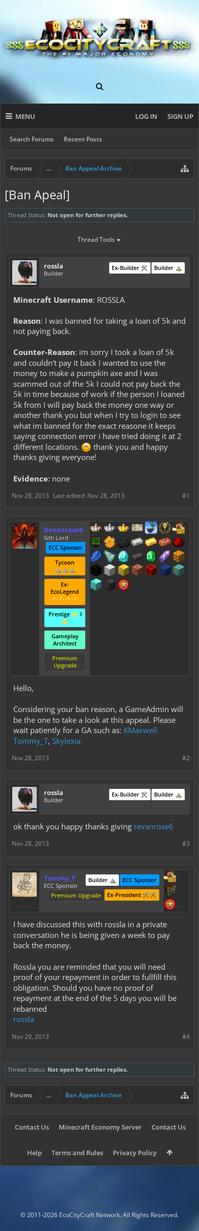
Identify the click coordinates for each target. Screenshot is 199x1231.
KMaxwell (140, 730)
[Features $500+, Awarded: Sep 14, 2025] (137, 557)
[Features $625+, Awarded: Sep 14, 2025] (151, 557)
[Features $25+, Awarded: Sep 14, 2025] (110, 543)
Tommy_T (30, 741)
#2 (186, 758)
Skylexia (66, 741)
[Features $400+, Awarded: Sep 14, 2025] (123, 557)
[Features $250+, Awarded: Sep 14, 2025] (96, 557)
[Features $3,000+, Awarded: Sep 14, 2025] (151, 571)
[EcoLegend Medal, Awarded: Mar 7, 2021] (123, 528)
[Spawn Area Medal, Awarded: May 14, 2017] (170, 877)
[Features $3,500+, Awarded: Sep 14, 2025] (165, 571)
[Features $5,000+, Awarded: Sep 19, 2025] (110, 585)
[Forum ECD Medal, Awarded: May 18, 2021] (137, 528)
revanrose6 (153, 826)
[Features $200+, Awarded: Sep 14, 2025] (178, 543)
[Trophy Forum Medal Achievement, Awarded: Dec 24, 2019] (170, 905)
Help (34, 1152)
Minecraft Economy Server (100, 1127)
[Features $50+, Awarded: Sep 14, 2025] (123, 543)
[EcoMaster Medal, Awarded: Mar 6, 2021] (110, 528)
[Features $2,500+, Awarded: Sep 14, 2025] (137, 571)
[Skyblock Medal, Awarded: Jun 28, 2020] (151, 528)
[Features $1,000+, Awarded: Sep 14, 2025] (178, 557)
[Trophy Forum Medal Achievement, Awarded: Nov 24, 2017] (123, 585)
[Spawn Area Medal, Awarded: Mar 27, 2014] (178, 528)
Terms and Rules (77, 1152)
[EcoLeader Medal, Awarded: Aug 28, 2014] (96, 528)
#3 (186, 843)
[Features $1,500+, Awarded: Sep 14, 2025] (110, 571)
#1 (186, 495)
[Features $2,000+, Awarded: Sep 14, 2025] (123, 571)
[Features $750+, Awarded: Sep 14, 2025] (165, 557)
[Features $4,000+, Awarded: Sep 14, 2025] (178, 571)
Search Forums (32, 139)
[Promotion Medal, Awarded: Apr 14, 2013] (170, 891)
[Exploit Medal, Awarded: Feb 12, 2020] (96, 543)
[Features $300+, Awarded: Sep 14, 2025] (110, 557)
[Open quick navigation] (185, 168)
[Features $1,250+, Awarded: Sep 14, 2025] (96, 571)
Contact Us (32, 1127)
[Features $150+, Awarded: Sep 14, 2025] (165, 543)
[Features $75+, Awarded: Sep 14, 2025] (137, 543)
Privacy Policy (135, 1152)
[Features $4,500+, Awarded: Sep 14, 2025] (96, 585)
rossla (23, 1019)
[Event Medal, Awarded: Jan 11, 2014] (165, 528)
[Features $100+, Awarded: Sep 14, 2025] (151, 543)
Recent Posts (83, 139)
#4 (186, 1036)
